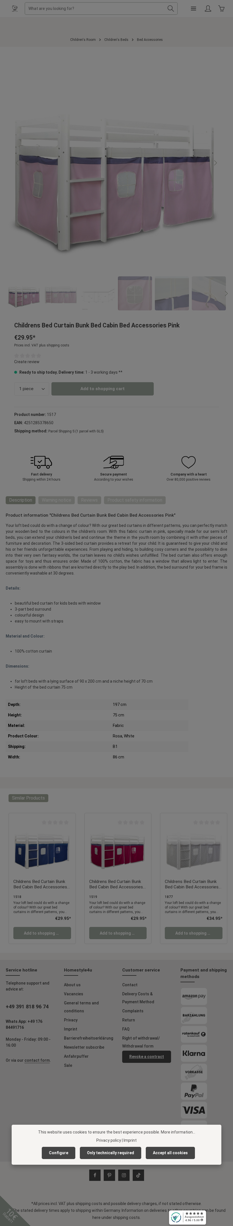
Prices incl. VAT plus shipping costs (41, 345)
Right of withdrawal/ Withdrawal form (141, 1042)
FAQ (126, 1029)
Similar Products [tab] (28, 798)
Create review (26, 361)
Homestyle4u (78, 970)
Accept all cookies (170, 1153)
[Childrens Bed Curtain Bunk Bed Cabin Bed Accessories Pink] (116, 163)
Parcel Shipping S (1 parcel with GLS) (76, 431)
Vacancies (73, 994)
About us (72, 985)
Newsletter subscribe (84, 1047)
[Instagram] (124, 1175)
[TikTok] (138, 1175)
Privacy (71, 1020)
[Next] (215, 163)
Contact (130, 985)
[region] (116, 182)
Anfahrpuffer (76, 1056)
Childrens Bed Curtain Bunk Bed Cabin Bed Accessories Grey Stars (192, 884)
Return (128, 1020)
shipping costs (88, 1203)
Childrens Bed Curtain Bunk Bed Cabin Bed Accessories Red (116, 884)
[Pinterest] (109, 1175)
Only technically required (110, 1153)
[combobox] (95, 8)
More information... (178, 1132)
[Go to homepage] (15, 8)
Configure (58, 1153)
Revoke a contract (146, 1056)
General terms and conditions (81, 1007)
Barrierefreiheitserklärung (88, 1038)
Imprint (70, 1029)
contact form (37, 1060)
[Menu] (193, 9)
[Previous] (18, 163)
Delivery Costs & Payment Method (138, 998)
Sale (68, 1065)
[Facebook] (95, 1175)
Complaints (132, 1011)
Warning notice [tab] (56, 500)
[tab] (21, 500)
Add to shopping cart (102, 388)
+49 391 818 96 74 (27, 1007)
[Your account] (208, 9)
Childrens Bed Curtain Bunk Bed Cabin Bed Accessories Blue (40, 884)
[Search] (171, 8)
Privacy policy (108, 1140)
